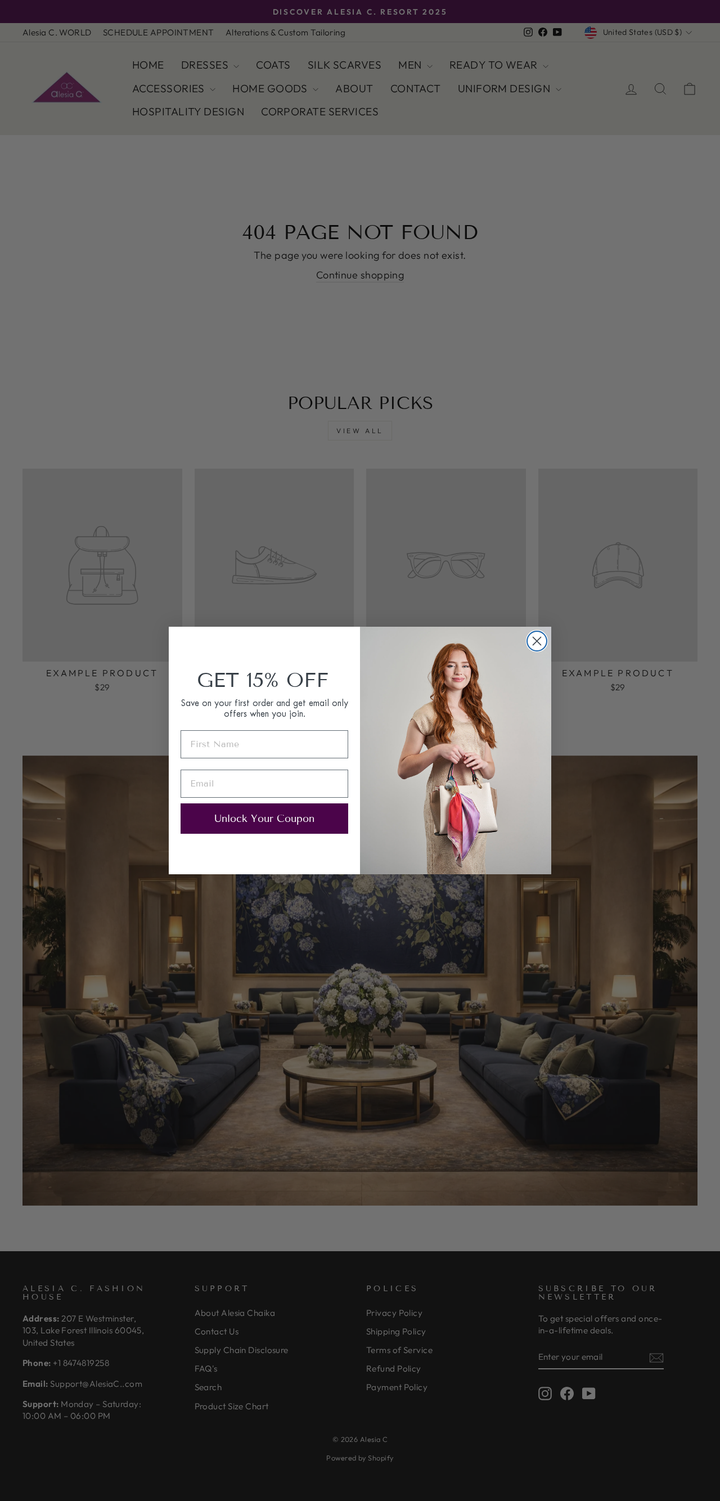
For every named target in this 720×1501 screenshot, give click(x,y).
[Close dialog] (537, 641)
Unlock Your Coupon (264, 818)
